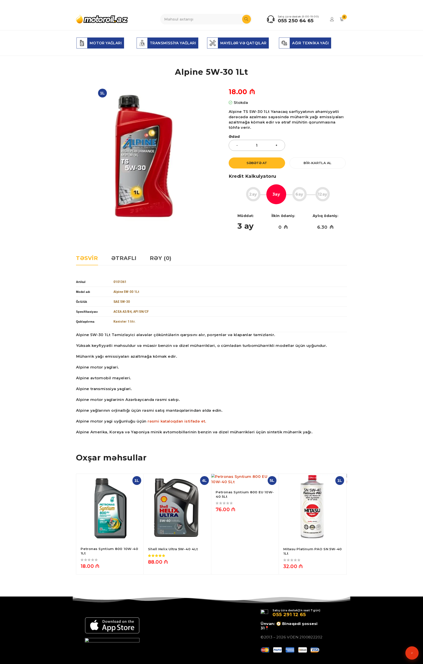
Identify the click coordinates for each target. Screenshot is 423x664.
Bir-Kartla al (317, 163)
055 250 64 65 (296, 20)
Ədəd (234, 137)
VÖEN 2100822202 (304, 637)
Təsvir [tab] (87, 258)
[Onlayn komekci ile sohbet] (412, 653)
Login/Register (332, 19)
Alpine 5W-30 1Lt (126, 292)
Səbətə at (257, 163)
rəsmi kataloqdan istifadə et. (178, 421)
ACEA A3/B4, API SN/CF (131, 311)
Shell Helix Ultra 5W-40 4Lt (173, 549)
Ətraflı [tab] (124, 258)
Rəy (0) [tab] (161, 258)
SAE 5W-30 (121, 301)
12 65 (299, 614)
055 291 (282, 614)
